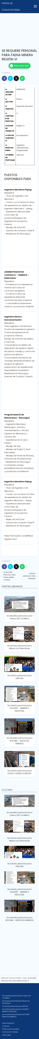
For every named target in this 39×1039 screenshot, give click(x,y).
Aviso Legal (6, 1035)
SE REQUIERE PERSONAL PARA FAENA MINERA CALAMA (9, 576)
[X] (16, 78)
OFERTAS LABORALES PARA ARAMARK (29, 576)
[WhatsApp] (22, 78)
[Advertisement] (19, 26)
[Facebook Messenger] (10, 78)
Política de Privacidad (10, 1029)
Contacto (6, 1026)
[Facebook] (4, 78)
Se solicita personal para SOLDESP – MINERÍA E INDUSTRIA (16, 1010)
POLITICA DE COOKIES (10, 1032)
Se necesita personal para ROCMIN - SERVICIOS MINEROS (16, 1015)
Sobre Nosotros (8, 1023)
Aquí (14, 539)
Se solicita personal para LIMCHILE (15, 1006)
